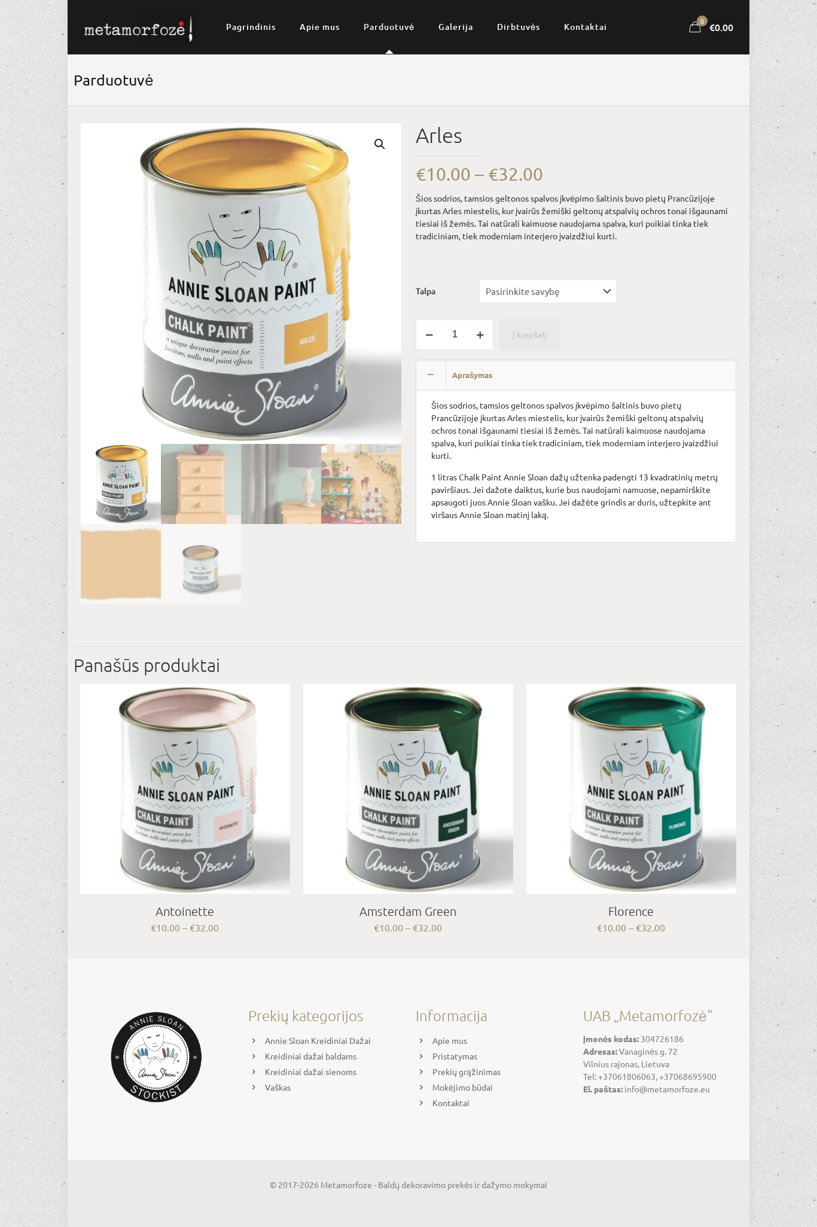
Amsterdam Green (407, 911)
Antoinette (185, 911)
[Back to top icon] (759, 1202)
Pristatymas (454, 1056)
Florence (631, 911)
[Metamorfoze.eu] (138, 27)
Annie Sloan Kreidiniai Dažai (318, 1040)
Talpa (425, 291)
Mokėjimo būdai (462, 1087)
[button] (380, 144)
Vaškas (278, 1087)
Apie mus (449, 1040)
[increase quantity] (480, 334)
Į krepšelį (530, 334)
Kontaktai (451, 1102)
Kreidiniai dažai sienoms (310, 1071)
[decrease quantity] (429, 334)
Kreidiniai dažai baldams (310, 1056)
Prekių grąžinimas (466, 1071)
